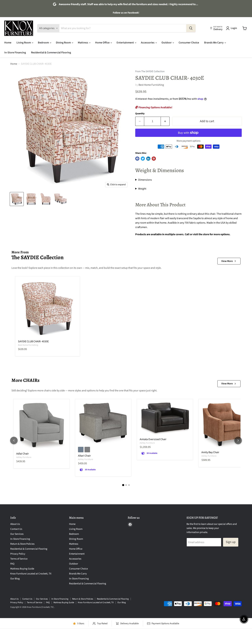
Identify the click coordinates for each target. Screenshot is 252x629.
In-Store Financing (15, 52)
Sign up (231, 542)
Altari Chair (84, 456)
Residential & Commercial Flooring (51, 52)
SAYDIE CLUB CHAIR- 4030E (33, 341)
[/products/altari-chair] (103, 423)
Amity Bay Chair (210, 452)
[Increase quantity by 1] (165, 121)
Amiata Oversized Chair (153, 439)
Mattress (83, 42)
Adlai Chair (22, 454)
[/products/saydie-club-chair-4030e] (47, 308)
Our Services (16, 534)
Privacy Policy (17, 554)
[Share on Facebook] (137, 159)
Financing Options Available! (155, 107)
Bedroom (43, 42)
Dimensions (145, 180)
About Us (15, 524)
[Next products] (238, 440)
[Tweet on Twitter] (143, 159)
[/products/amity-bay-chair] (226, 425)
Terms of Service (18, 559)
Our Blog (15, 578)
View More (227, 261)
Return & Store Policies (22, 544)
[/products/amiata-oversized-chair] (165, 419)
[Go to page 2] (126, 485)
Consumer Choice (189, 42)
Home (7, 42)
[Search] (190, 28)
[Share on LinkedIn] (148, 159)
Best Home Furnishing (151, 85)
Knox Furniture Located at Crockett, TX (30, 573)
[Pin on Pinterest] (154, 159)
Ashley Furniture (23, 457)
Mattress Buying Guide (22, 568)
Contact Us (16, 529)
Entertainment (125, 42)
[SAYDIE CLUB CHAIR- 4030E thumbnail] (16, 199)
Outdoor (166, 42)
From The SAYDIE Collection (150, 71)
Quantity (140, 113)
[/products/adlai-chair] (41, 426)
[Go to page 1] (123, 485)
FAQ (12, 564)
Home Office (102, 42)
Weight (142, 189)
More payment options (188, 140)
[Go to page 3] (129, 485)
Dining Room (63, 42)
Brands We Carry (214, 42)
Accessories (148, 42)
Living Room (23, 42)
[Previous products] (14, 440)
